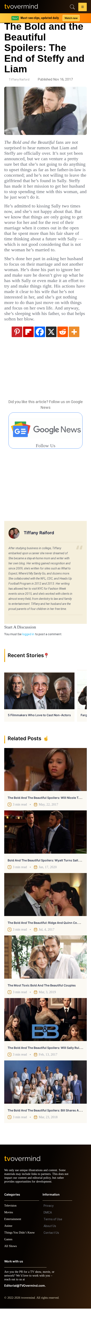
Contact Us (51, 1264)
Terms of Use (53, 1250)
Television (11, 1237)
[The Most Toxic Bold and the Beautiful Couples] (45, 984)
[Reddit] (62, 359)
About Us (50, 1257)
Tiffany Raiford (19, 79)
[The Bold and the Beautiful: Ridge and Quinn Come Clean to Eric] (45, 922)
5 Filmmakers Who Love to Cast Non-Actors (39, 742)
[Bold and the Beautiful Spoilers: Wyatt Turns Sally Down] (45, 859)
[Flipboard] (28, 359)
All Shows (10, 1277)
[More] (74, 359)
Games (9, 1271)
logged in (28, 661)
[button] (82, 7)
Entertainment (13, 1250)
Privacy (49, 1237)
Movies (9, 1244)
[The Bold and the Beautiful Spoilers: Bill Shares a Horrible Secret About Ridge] (45, 1109)
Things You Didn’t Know (20, 1264)
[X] (51, 359)
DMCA (48, 1244)
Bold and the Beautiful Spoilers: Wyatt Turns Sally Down (48, 888)
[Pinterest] (17, 359)
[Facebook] (39, 359)
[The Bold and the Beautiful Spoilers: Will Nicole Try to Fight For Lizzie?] (45, 797)
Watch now (70, 18)
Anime (8, 1257)
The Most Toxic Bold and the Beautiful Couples (42, 1013)
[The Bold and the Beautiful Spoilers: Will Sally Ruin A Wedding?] (45, 1047)
